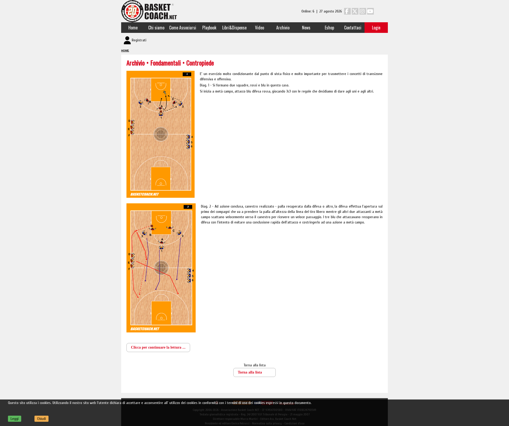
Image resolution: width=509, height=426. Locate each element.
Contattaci (352, 27)
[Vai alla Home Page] (149, 11)
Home (133, 27)
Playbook (209, 27)
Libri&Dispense (234, 27)
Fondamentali (166, 62)
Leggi (15, 418)
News (306, 27)
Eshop (329, 27)
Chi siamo (156, 27)
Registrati (139, 40)
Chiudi (41, 418)
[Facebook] (347, 11)
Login (376, 27)
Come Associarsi (182, 27)
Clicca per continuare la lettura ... (158, 347)
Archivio (282, 27)
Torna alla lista (255, 365)
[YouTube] (370, 11)
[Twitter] (355, 11)
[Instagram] (362, 11)
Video (259, 27)
